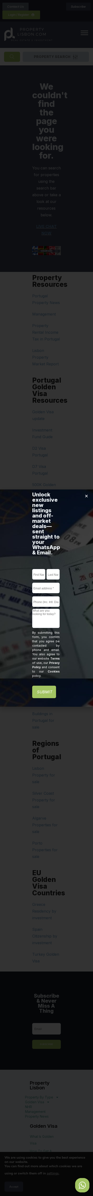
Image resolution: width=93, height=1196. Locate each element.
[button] (86, 496)
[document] (46, 598)
